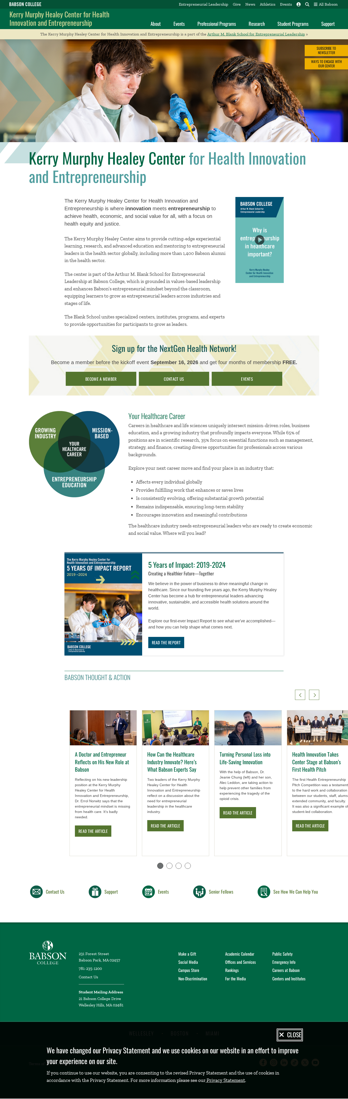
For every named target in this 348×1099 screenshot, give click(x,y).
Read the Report (166, 642)
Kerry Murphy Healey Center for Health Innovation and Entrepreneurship (59, 18)
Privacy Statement (225, 1080)
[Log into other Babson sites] (299, 4)
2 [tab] (169, 866)
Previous (300, 695)
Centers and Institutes (288, 978)
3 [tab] (179, 866)
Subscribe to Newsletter (326, 50)
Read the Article (93, 831)
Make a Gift (187, 954)
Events (286, 4)
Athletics (267, 4)
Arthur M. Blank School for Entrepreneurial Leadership (256, 34)
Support (328, 23)
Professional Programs (216, 23)
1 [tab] (160, 866)
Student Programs (293, 23)
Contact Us (88, 976)
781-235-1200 (90, 968)
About (156, 23)
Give (237, 4)
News (250, 4)
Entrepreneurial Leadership (203, 4)
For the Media (235, 978)
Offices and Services (240, 962)
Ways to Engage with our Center (326, 63)
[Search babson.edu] (307, 4)
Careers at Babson (286, 970)
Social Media (188, 962)
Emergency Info (284, 962)
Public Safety (282, 954)
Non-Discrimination (192, 978)
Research (257, 23)
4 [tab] (188, 866)
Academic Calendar (239, 954)
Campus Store (188, 970)
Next (314, 695)
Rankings (232, 970)
